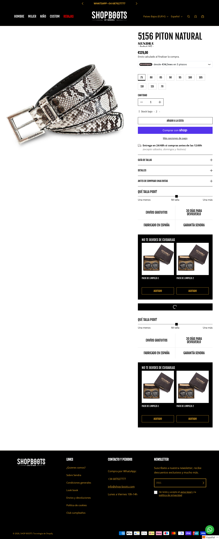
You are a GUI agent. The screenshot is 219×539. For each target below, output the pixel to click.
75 (141, 77)
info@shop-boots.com (121, 486)
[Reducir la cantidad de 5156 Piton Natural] (141, 102)
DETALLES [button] (142, 170)
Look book (72, 490)
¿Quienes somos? (75, 467)
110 (142, 86)
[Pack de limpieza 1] (158, 259)
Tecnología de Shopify (43, 533)
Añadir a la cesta (175, 120)
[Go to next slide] (136, 3)
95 (180, 77)
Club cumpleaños (75, 512)
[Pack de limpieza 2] (193, 259)
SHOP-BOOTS (26, 533)
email (158, 482)
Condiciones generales (78, 482)
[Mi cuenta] (195, 16)
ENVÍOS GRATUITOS (109, 3)
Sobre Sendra (73, 475)
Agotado (158, 290)
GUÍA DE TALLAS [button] (145, 160)
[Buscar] (188, 16)
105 (200, 77)
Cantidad (142, 95)
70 (162, 86)
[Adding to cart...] (175, 306)
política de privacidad (170, 495)
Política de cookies (76, 505)
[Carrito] (202, 16)
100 (190, 77)
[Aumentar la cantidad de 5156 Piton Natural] (159, 102)
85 (161, 77)
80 (151, 77)
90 (170, 77)
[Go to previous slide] (83, 3)
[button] (210, 537)
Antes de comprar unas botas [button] (153, 181)
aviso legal (186, 491)
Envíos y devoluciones (78, 497)
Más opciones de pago (175, 138)
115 (152, 86)
